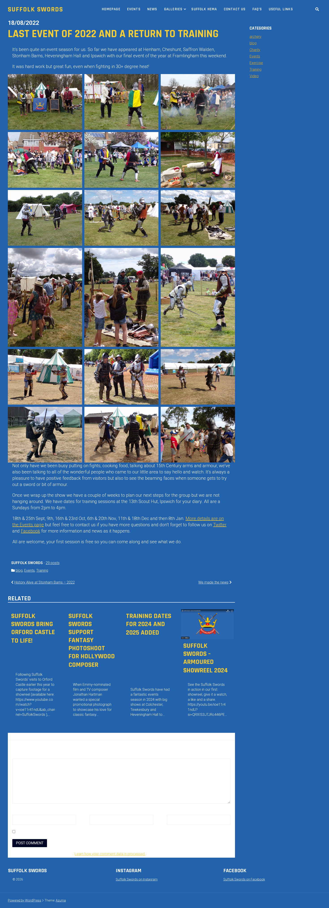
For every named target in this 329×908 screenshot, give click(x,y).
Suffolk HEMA (204, 9)
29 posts (53, 563)
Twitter (219, 524)
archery (255, 36)
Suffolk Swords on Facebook (244, 879)
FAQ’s (257, 9)
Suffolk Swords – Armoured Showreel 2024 (205, 658)
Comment (21, 756)
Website (173, 812)
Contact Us (235, 9)
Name (18, 812)
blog (19, 570)
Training (42, 570)
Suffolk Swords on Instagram (137, 879)
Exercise (256, 63)
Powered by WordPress (24, 900)
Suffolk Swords (35, 9)
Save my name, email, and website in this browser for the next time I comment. (80, 832)
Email (95, 812)
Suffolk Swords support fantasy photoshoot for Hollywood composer (91, 640)
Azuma (61, 900)
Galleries (173, 9)
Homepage (111, 9)
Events (134, 9)
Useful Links (281, 9)
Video (254, 76)
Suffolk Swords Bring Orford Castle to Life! (33, 628)
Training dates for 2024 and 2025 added (148, 624)
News (152, 9)
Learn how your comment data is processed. (110, 854)
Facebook (30, 531)
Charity (255, 50)
